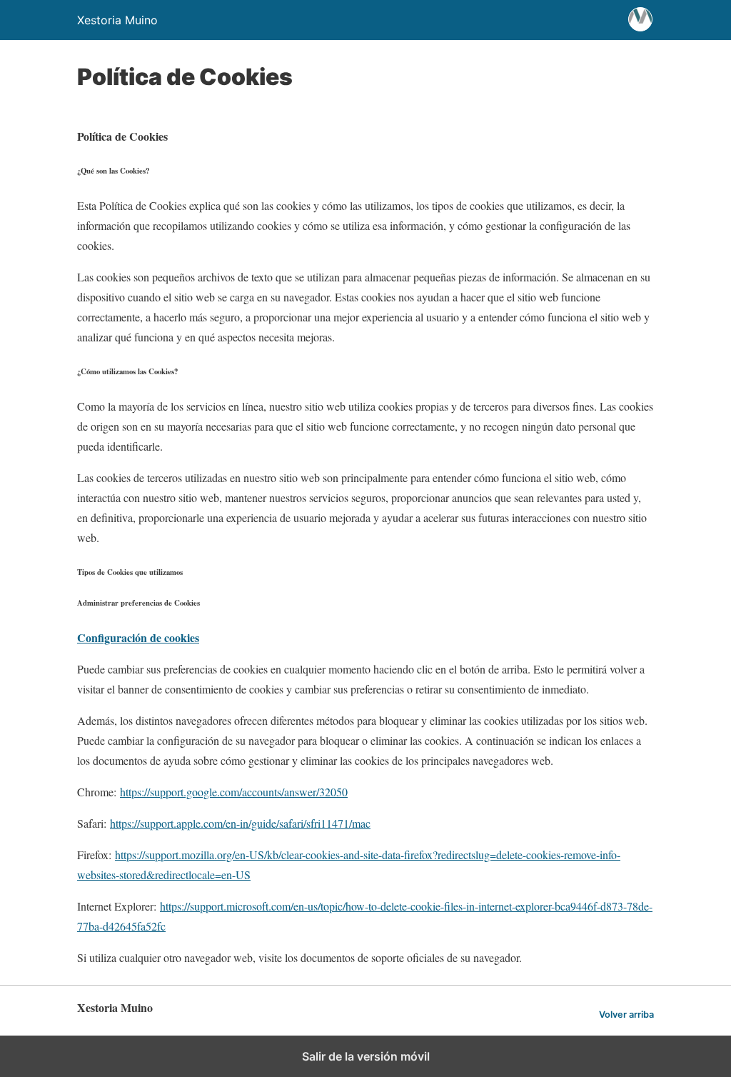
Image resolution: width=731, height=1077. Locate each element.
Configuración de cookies (138, 637)
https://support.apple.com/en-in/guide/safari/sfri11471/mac (240, 823)
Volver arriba (626, 1014)
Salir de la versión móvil (366, 1056)
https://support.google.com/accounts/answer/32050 (234, 791)
